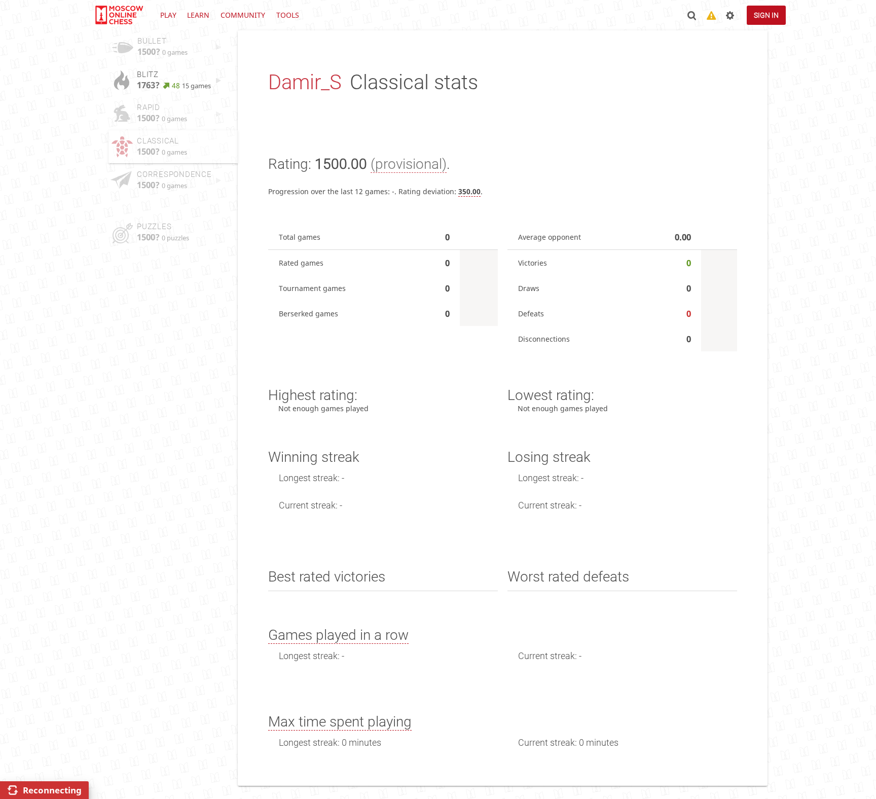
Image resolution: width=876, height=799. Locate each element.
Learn (198, 15)
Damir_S (305, 82)
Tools (287, 15)
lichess (118, 15)
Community (243, 15)
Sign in (766, 15)
